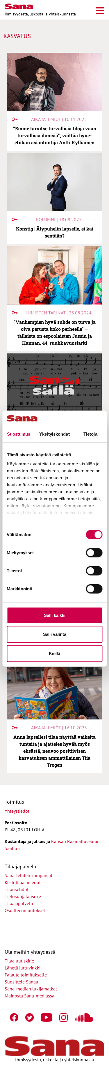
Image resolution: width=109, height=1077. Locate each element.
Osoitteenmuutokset (25, 910)
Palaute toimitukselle (26, 975)
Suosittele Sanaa (21, 982)
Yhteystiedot (17, 811)
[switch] (94, 552)
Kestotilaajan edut (23, 882)
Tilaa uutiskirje (19, 961)
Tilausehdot (16, 889)
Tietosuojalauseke (23, 896)
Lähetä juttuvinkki (22, 968)
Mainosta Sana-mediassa (29, 996)
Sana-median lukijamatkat (31, 989)
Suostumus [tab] (19, 433)
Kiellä (54, 653)
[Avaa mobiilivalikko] (100, 9)
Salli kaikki (54, 615)
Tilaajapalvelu (20, 903)
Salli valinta (54, 634)
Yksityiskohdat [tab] (54, 433)
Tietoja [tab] (90, 433)
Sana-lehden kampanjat (28, 875)
